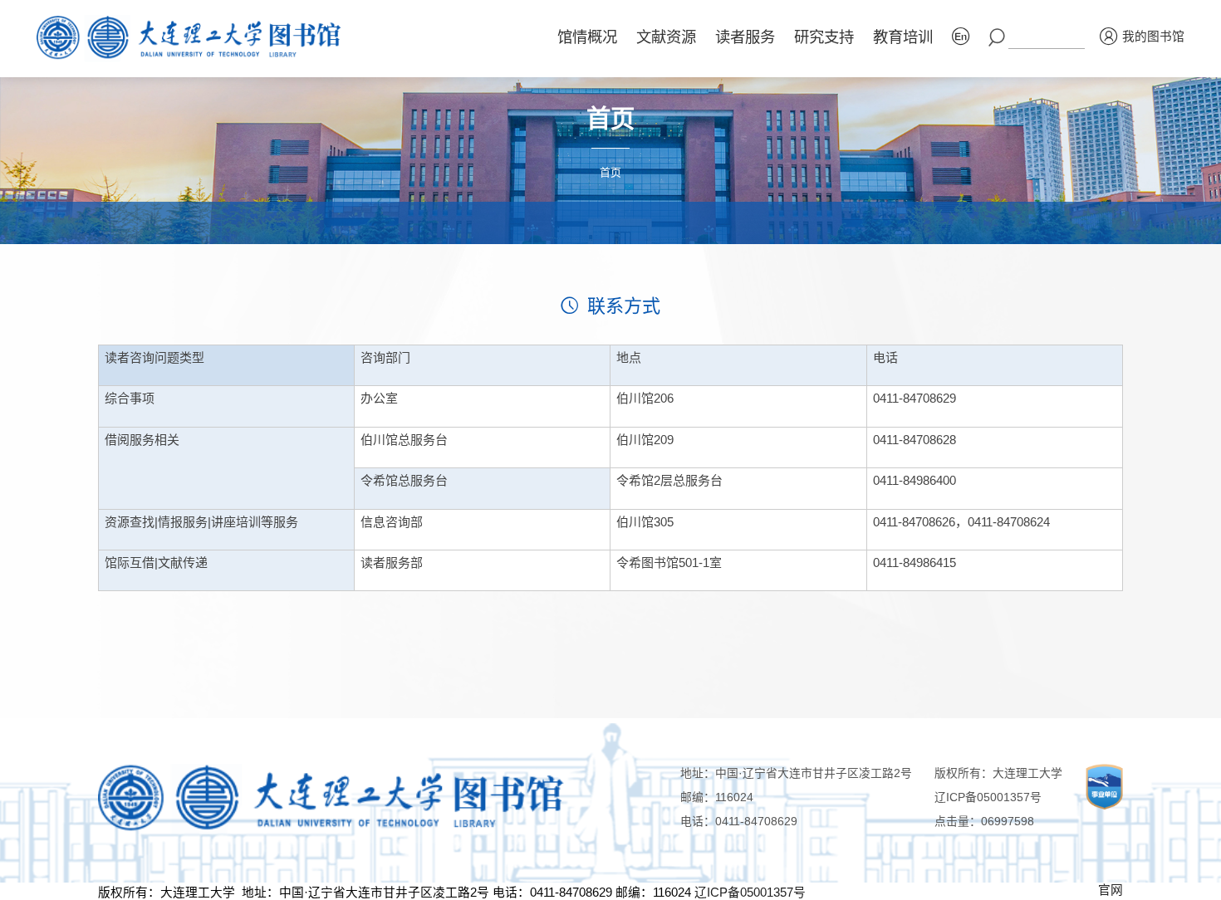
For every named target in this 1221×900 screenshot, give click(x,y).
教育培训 (903, 37)
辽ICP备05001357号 (988, 797)
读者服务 (745, 37)
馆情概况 (587, 37)
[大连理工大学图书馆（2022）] (196, 38)
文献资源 (666, 37)
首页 (610, 172)
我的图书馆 (1153, 36)
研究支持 (824, 37)
